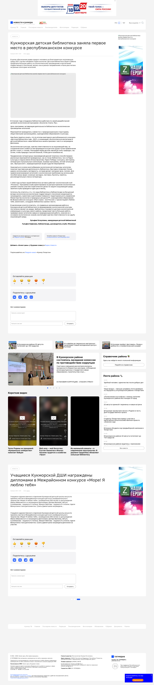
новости (15, 36)
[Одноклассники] (20, 297)
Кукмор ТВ (14, 27)
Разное (127, 626)
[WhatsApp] (31, 297)
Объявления (99, 626)
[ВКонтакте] (14, 297)
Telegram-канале (19, 237)
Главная (23, 27)
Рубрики (84, 27)
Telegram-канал (30, 252)
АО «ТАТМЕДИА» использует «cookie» (20, 675)
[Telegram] (25, 297)
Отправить (70, 323)
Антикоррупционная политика (19, 674)
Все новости (124, 448)
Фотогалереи (64, 27)
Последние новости (36, 27)
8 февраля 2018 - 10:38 (15, 53)
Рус (116, 23)
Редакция (74, 27)
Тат (124, 23)
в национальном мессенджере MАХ (58, 237)
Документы (118, 626)
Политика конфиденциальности (19, 678)
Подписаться (137, 680)
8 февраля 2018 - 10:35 (15, 490)
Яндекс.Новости (50, 245)
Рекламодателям (51, 27)
